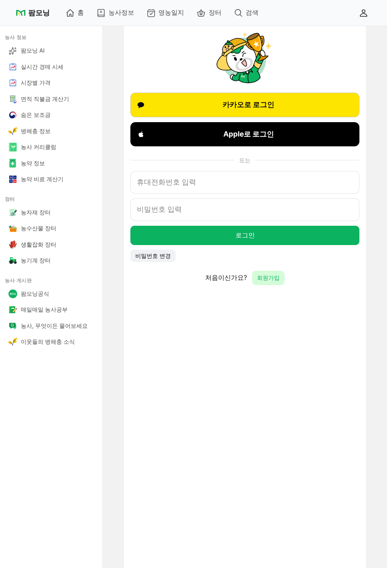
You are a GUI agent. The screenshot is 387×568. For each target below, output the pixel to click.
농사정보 (121, 12)
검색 (252, 12)
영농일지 (171, 12)
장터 (215, 12)
